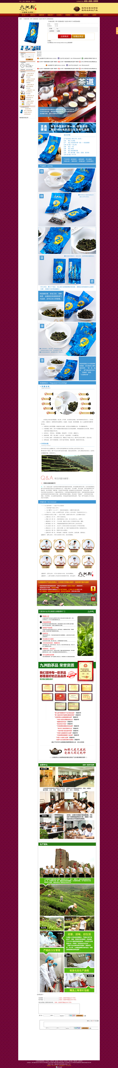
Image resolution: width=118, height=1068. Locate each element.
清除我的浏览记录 (23, 117)
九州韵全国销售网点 (40, 1061)
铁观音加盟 (56, 1062)
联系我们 (66, 1061)
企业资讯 (59, 15)
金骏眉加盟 (78, 1062)
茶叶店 (37, 1062)
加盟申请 (41, 15)
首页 (20, 18)
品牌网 (94, 15)
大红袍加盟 (67, 1062)
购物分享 (50, 15)
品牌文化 (85, 15)
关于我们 (47, 1061)
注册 (23, 1)
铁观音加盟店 (61, 1062)
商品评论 (39, 55)
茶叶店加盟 (50, 1062)
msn (65, 42)
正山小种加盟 (73, 1062)
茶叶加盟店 (45, 1062)
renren (55, 42)
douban (62, 42)
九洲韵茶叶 (80, 1061)
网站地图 (71, 1061)
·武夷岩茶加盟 (84, 1062)
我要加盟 (28, 1)
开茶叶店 (41, 1062)
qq (67, 42)
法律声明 (52, 1061)
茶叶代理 (89, 1062)
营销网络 (67, 15)
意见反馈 (61, 1061)
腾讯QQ (51, 42)
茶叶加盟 (34, 1062)
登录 (20, 1)
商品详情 (39, 52)
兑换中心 (33, 1)
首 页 (23, 15)
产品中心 (76, 15)
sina (48, 42)
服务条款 (57, 1061)
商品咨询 (39, 54)
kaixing (58, 42)
